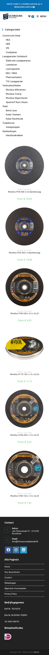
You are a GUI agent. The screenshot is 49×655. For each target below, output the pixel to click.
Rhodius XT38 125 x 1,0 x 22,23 (24, 496)
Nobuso (36, 652)
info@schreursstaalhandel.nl (25, 541)
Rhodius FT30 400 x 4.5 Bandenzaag (24, 191)
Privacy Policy (10, 594)
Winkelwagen (10, 583)
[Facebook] (8, 550)
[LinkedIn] (23, 550)
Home (7, 566)
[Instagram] (16, 550)
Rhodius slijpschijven (24, 189)
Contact (8, 577)
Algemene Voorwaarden (15, 588)
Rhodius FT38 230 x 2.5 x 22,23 (24, 313)
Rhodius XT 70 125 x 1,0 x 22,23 (24, 374)
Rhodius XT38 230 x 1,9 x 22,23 (24, 435)
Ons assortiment (12, 572)
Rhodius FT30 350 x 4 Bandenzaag (24, 252)
